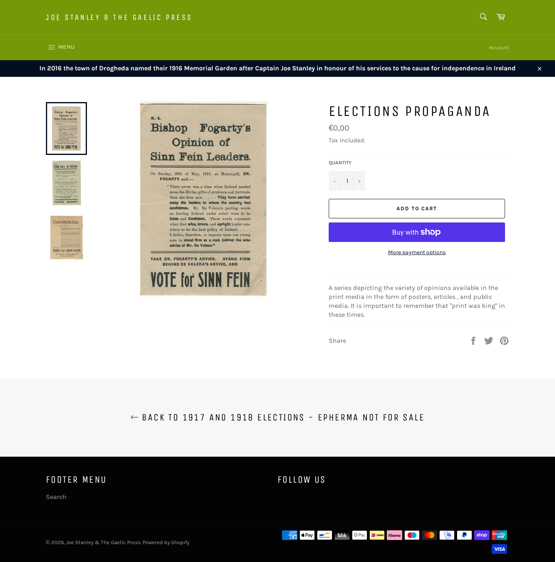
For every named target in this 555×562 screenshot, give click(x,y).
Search (56, 497)
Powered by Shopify (166, 542)
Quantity (340, 163)
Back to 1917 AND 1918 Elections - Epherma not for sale (282, 417)
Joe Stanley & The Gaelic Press (119, 17)
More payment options (417, 252)
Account (499, 47)
